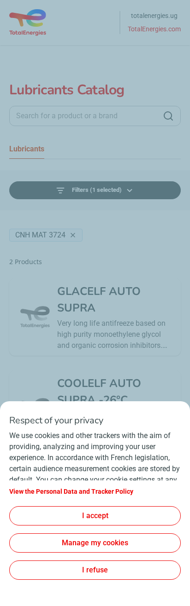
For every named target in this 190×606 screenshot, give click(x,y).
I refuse (95, 570)
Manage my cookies (95, 542)
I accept (95, 515)
